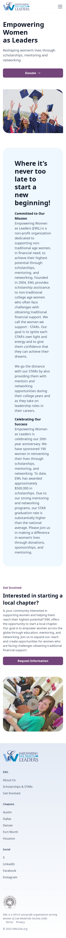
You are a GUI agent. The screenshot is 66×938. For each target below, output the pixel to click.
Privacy (20, 922)
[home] (16, 6)
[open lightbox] (33, 704)
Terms (9, 922)
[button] (59, 6)
